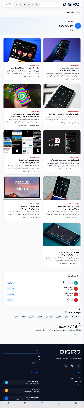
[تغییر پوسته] (20, 4)
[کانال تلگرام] (24, 4)
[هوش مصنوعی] (33, 4)
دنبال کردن (11, 283)
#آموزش (31, 317)
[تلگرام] (78, 365)
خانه (79, 12)
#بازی (23, 317)
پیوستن (77, 334)
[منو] (6, 4)
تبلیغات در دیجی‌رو (76, 378)
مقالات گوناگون (36, 363)
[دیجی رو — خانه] (71, 4)
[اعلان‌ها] (28, 4)
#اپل (66, 317)
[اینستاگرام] (72, 365)
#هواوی (58, 317)
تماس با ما (78, 381)
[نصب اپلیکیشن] (66, 365)
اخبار (39, 356)
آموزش (38, 359)
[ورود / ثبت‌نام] (16, 4)
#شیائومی (49, 317)
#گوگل (40, 317)
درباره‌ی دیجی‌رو (76, 385)
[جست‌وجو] (37, 4)
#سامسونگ (75, 317)
